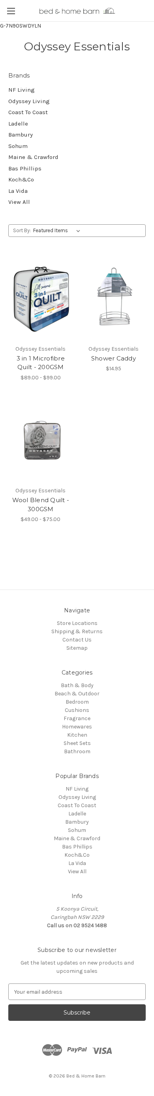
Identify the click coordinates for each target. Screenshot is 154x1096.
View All (19, 201)
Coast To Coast (28, 112)
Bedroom (77, 702)
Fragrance (77, 718)
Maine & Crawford (33, 157)
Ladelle (18, 123)
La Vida (18, 190)
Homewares (77, 726)
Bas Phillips (24, 168)
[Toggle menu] (11, 11)
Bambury (20, 134)
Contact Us (77, 639)
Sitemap (77, 648)
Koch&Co (21, 179)
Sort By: (22, 230)
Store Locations (77, 623)
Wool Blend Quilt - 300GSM (40, 504)
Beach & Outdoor (77, 693)
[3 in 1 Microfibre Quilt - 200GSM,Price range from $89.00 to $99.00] (40, 298)
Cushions (77, 710)
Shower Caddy (113, 358)
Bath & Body (77, 685)
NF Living (21, 89)
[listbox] (58, 231)
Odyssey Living (29, 101)
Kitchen (77, 735)
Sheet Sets (77, 743)
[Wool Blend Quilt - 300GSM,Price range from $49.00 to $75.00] (40, 440)
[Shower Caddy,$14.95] (114, 298)
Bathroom (77, 751)
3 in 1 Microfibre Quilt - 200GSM (41, 363)
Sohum (18, 146)
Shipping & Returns (77, 631)
